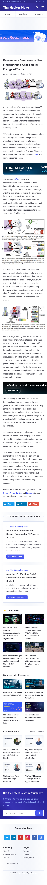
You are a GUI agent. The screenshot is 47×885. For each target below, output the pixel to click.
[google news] (40, 837)
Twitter (19, 493)
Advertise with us (9, 854)
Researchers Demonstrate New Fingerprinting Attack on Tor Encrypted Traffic (22, 65)
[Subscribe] (39, 813)
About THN (7, 851)
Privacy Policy (29, 858)
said (36, 154)
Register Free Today (17, 597)
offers (16, 179)
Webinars (39, 14)
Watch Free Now (15, 557)
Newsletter (23, 14)
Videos (32, 732)
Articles (41, 732)
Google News (9, 493)
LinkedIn (30, 493)
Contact (6, 858)
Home (7, 14)
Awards (26, 854)
